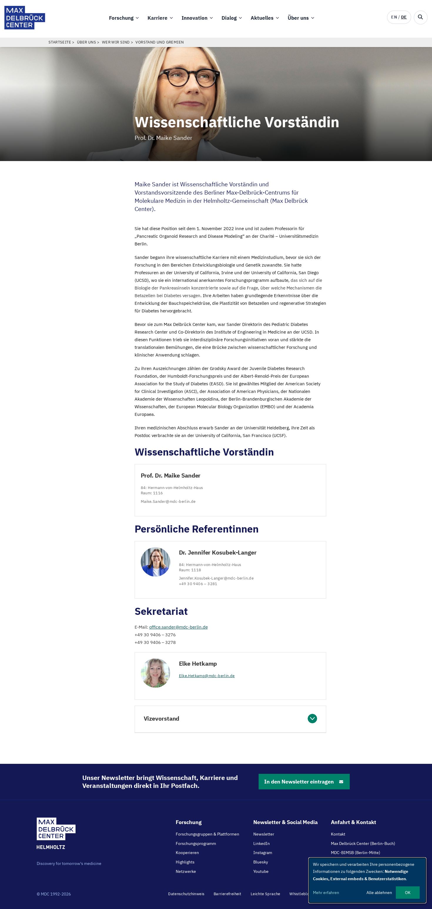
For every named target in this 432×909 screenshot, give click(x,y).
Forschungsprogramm (196, 843)
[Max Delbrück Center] (24, 28)
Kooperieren (187, 852)
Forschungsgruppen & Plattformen (207, 834)
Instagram (262, 852)
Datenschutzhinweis (186, 893)
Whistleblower (302, 893)
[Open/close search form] (421, 17)
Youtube (261, 871)
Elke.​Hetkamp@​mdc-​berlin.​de (207, 675)
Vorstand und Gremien (159, 42)
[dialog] (367, 880)
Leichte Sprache (265, 893)
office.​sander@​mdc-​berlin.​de (178, 627)
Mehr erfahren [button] (326, 892)
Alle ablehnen (379, 892)
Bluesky (260, 862)
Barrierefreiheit (227, 893)
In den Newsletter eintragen (299, 781)
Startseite (59, 42)
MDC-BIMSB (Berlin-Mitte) (355, 852)
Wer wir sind (116, 42)
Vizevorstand (162, 718)
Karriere (158, 18)
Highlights (185, 862)
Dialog (229, 18)
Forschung (121, 18)
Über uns (298, 18)
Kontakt (338, 834)
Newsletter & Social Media (285, 822)
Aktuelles (262, 18)
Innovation (194, 18)
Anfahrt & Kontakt (353, 822)
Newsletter (263, 834)
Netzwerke (186, 871)
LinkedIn (261, 843)
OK (408, 892)
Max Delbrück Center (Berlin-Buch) (363, 843)
